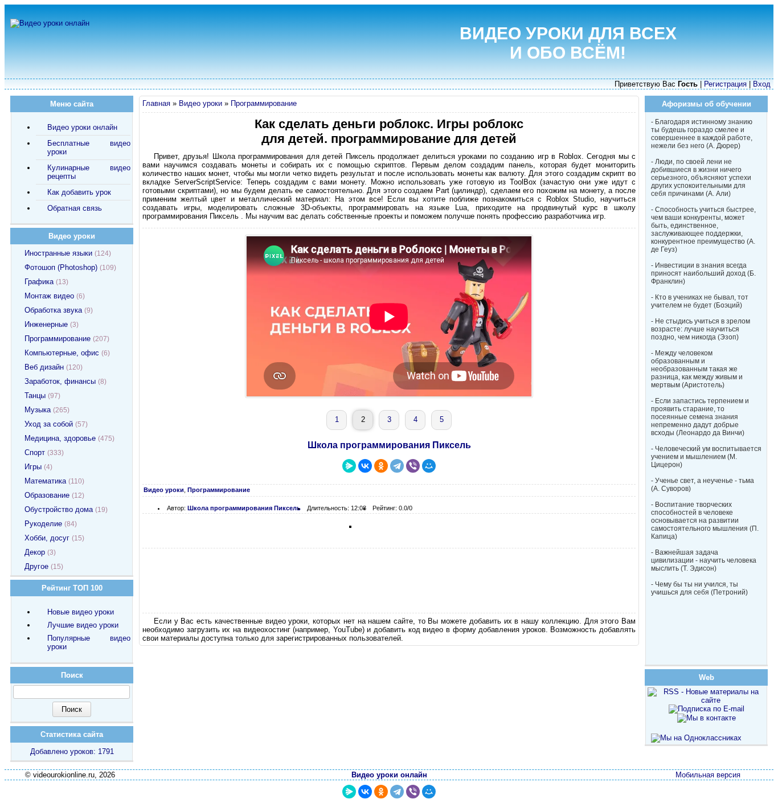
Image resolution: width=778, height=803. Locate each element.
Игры (33, 466)
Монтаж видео (49, 296)
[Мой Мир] (429, 466)
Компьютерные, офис (61, 353)
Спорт (34, 452)
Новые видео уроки (80, 612)
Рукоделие (43, 523)
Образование (46, 495)
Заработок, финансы (60, 381)
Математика (45, 481)
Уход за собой (48, 424)
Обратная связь (74, 208)
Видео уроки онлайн (82, 127)
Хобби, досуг (46, 538)
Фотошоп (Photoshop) (60, 267)
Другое (36, 566)
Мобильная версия (707, 775)
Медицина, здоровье (60, 438)
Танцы (35, 395)
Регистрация (725, 84)
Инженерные (46, 324)
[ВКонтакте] (365, 466)
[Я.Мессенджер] (349, 466)
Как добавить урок (79, 192)
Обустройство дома (58, 509)
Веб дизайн (44, 367)
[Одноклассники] (381, 466)
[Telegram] (397, 466)
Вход (762, 84)
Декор (34, 552)
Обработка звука (53, 310)
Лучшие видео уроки (82, 625)
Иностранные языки (58, 253)
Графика (39, 281)
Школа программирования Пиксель (389, 445)
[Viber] (413, 466)
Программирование (264, 103)
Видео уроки (200, 103)
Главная (156, 103)
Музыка (37, 409)
